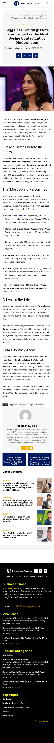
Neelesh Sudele (15, 48)
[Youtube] (31, 448)
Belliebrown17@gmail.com (28, 606)
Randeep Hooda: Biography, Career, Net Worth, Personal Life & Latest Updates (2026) (18, 502)
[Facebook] (18, 55)
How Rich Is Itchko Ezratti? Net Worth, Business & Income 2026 (17, 535)
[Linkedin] (40, 571)
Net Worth (7, 480)
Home (8, 16)
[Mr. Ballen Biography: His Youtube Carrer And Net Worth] (44, 517)
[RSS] (45, 571)
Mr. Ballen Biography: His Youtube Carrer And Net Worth (16, 519)
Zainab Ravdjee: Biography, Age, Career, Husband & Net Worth (14, 461)
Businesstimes (10, 588)
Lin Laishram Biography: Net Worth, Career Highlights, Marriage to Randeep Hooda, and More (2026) (18, 486)
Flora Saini (22, 216)
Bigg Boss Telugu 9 (27, 405)
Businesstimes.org (42, 721)
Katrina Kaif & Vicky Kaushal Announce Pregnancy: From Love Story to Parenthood (40, 461)
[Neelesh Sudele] (27, 416)
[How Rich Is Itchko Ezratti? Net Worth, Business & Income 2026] (44, 534)
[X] (24, 55)
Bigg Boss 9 (14, 405)
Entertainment (19, 16)
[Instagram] (27, 448)
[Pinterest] (29, 55)
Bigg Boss (41, 332)
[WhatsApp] (35, 55)
